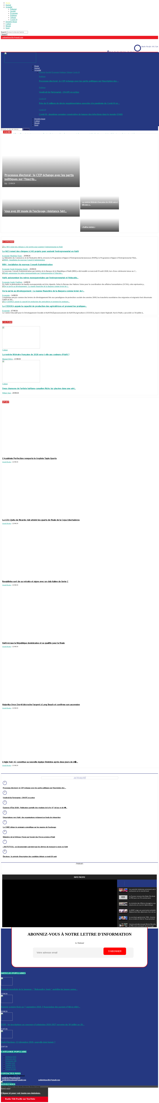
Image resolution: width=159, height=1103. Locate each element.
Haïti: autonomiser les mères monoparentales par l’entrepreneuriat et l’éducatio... (40, 277)
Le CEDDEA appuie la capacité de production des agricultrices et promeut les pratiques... (44, 306)
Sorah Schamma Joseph (19, 269)
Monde (8, 26)
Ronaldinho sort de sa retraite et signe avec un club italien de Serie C (35, 581)
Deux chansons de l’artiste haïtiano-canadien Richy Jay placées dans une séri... (39, 388)
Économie (14, 13)
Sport (8, 28)
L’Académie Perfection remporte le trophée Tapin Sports (29, 458)
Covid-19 (13, 20)
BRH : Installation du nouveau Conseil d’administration (27, 264)
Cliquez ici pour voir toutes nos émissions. (21, 1093)
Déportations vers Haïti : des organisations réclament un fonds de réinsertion (32, 817)
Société (13, 11)
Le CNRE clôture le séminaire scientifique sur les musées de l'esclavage (29, 827)
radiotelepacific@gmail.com (49, 1080)
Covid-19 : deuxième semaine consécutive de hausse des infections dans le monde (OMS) (81, 114)
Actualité (9, 7)
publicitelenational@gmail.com (14, 1080)
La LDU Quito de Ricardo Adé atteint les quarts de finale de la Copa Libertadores (41, 520)
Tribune (13, 17)
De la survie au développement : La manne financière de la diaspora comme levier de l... (43, 291)
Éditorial (13, 9)
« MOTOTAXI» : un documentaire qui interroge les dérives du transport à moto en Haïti (35, 847)
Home (8, 3)
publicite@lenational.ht (11, 1078)
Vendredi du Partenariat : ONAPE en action (59, 92)
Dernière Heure (11, 22)
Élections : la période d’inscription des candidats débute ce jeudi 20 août (30, 856)
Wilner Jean (6, 393)
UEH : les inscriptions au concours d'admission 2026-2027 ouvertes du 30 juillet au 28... (42, 1024)
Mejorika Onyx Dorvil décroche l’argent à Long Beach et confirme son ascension (41, 704)
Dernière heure (39, 119)
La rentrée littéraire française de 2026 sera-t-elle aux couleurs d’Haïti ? (35, 354)
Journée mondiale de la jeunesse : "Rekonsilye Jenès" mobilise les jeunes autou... (39, 989)
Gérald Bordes (6, 462)
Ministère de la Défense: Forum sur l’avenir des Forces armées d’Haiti (29, 837)
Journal (8, 5)
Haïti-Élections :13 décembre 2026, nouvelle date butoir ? (28, 1042)
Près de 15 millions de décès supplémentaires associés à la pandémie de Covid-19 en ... (79, 103)
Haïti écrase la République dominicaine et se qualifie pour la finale (33, 643)
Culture (8, 24)
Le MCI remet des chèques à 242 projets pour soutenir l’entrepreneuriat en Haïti (40, 251)
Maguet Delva (7, 359)
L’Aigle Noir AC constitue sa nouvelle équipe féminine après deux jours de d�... (40, 762)
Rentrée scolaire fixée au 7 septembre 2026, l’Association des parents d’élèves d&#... (40, 1007)
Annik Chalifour (16, 282)
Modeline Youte (16, 256)
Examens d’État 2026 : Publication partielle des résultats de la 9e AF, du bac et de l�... (35, 808)
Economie (6, 256)
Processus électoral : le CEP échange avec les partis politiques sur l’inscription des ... (79, 81)
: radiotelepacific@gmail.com (12, 37)
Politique (13, 15)
